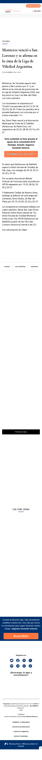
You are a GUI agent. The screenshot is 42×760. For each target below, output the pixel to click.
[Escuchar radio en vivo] (3, 11)
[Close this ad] (40, 747)
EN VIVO (37, 11)
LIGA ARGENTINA (20, 266)
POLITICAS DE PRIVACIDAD (21, 727)
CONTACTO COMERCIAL (21, 731)
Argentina (34, 266)
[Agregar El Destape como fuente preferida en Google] (21, 76)
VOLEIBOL (7, 266)
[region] (21, 32)
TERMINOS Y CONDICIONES (21, 722)
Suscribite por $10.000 (33, 6)
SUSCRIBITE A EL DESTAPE (20, 154)
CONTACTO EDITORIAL (21, 736)
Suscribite (21, 636)
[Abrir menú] (3, 6)
